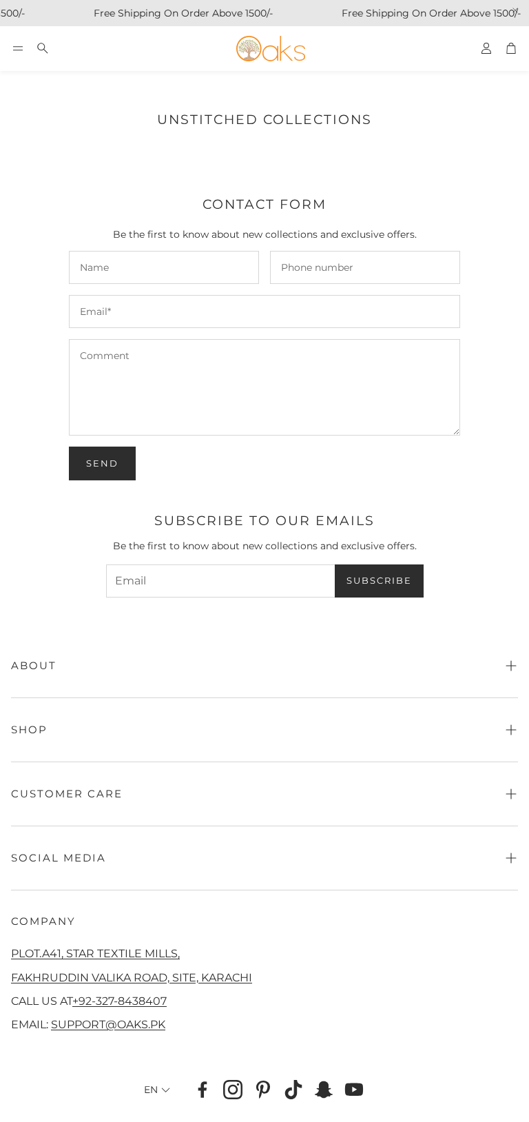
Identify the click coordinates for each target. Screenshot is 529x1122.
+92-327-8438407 (119, 1001)
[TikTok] (293, 1089)
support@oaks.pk (108, 1024)
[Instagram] (232, 1089)
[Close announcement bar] (515, 10)
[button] (18, 48)
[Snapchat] (323, 1089)
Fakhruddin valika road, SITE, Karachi (131, 977)
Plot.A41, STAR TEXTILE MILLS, (95, 953)
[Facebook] (202, 1089)
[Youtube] (354, 1089)
